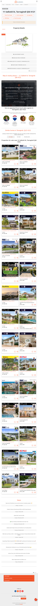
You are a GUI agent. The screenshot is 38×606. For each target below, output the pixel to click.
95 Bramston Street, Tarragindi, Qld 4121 (26, 230)
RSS (18, 591)
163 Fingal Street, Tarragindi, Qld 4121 (8, 324)
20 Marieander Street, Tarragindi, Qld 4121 (9, 207)
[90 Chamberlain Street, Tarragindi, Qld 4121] (27, 341)
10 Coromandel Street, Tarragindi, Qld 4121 (9, 254)
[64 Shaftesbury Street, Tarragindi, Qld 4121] (10, 270)
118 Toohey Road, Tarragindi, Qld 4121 (26, 418)
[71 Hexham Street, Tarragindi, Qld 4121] (27, 294)
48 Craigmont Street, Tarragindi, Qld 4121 (26, 207)
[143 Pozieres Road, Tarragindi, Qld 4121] (10, 177)
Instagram (23, 591)
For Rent (18, 136)
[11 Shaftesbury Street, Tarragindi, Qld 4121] (10, 364)
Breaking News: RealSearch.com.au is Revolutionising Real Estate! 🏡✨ (19, 547)
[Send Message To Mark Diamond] (17, 164)
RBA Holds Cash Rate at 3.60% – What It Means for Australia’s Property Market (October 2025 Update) (19, 534)
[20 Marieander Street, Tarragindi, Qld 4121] (10, 200)
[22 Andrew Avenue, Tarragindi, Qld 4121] (27, 177)
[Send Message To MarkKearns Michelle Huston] (17, 211)
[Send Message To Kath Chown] (17, 445)
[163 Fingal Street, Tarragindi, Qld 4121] (10, 317)
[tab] (19, 54)
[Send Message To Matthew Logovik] (17, 492)
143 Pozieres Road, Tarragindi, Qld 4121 (8, 183)
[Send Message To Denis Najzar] (35, 352)
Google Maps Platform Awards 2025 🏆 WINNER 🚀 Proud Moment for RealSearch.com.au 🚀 (19, 541)
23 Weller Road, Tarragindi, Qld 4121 (26, 277)
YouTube (20, 591)
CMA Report (7, 18)
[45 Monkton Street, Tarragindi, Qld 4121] (10, 388)
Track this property (17, 18)
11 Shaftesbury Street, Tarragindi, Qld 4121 (9, 371)
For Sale (10, 136)
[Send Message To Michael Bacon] (17, 234)
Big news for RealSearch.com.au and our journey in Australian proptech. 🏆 (19, 503)
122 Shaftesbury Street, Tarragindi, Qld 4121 (9, 230)
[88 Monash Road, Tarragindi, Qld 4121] (27, 435)
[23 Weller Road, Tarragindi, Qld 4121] (27, 270)
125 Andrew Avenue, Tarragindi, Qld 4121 (26, 254)
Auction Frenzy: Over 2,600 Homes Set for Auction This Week (19, 553)
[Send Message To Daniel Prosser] (35, 469)
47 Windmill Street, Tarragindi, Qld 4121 (26, 488)
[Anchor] (22, 77)
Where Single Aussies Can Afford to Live (19, 559)
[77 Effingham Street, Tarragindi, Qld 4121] (10, 482)
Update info (30, 15)
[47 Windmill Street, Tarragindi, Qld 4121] (27, 482)
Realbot (21, 604)
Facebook (15, 591)
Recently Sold (27, 136)
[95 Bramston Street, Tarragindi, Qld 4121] (27, 223)
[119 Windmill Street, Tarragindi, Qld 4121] (10, 458)
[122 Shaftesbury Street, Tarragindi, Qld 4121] (10, 223)
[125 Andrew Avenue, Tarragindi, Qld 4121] (27, 247)
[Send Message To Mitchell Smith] (35, 211)
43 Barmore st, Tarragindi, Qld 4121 (25, 465)
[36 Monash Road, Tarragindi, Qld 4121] (10, 294)
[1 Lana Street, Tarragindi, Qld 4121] (10, 411)
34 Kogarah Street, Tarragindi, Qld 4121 (8, 160)
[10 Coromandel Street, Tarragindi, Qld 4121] (10, 247)
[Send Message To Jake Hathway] (17, 398)
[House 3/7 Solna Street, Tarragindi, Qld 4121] (27, 153)
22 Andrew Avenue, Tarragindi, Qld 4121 (26, 183)
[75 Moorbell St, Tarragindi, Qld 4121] (27, 364)
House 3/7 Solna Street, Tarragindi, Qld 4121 (27, 160)
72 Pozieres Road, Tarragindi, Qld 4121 (26, 324)
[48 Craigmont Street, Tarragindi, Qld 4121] (27, 200)
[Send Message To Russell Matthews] (17, 375)
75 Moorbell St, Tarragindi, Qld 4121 (25, 371)
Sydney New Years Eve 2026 (19, 515)
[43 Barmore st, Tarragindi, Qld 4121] (27, 458)
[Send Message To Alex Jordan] (35, 234)
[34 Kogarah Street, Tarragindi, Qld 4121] (10, 153)
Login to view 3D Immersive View (19, 101)
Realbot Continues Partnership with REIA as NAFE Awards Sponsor (19, 509)
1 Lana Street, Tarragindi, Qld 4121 (7, 418)
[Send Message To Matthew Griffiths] (35, 375)
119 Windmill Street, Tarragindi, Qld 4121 (8, 465)
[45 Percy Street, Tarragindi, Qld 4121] (10, 435)
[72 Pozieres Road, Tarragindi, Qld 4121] (27, 317)
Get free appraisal (20, 15)
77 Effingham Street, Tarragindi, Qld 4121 (8, 488)
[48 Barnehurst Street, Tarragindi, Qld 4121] (27, 388)
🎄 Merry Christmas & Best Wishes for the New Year (19, 521)
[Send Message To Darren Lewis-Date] (35, 164)
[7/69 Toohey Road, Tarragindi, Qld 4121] (10, 341)
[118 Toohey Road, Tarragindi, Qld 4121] (27, 411)
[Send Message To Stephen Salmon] (17, 469)
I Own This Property (8, 15)
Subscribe (23, 598)
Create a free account (22, 102)
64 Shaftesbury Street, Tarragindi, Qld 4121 (9, 277)
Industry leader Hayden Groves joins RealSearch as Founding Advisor (19, 527)
